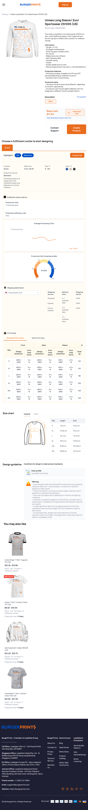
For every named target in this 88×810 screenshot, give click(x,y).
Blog (61, 743)
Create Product (77, 129)
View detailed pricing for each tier (59, 118)
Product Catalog (62, 757)
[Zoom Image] (22, 39)
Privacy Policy (50, 752)
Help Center (64, 747)
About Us (51, 743)
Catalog (5, 14)
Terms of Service (50, 759)
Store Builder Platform (79, 746)
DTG (50, 101)
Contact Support (55, 129)
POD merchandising (80, 753)
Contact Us (51, 747)
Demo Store (64, 751)
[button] (38, 293)
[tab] (7, 148)
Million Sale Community (64, 763)
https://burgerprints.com (20, 789)
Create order (77, 155)
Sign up (65, 4)
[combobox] (20, 293)
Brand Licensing (77, 760)
